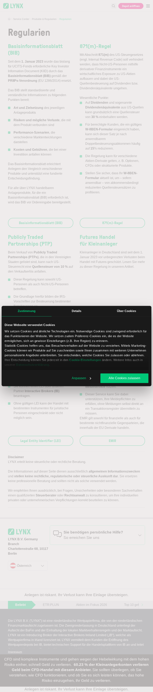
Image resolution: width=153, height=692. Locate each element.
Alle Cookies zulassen (124, 378)
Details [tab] (76, 311)
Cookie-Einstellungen (85, 360)
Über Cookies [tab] (126, 311)
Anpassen (79, 378)
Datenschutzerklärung (32, 364)
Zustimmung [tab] (26, 311)
